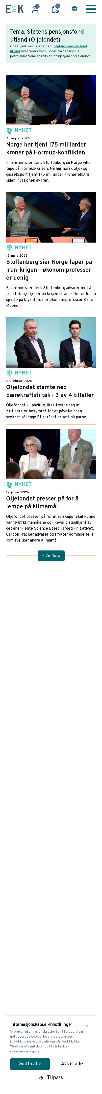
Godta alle (30, 1064)
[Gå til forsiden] (15, 9)
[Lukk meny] (91, 9)
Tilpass (55, 1078)
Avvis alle (72, 1064)
